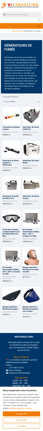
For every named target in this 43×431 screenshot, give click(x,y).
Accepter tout (21, 414)
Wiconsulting (17, 31)
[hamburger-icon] (39, 20)
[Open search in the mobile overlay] (21, 14)
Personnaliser (21, 420)
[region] (21, 409)
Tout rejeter (21, 426)
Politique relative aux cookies (20, 408)
